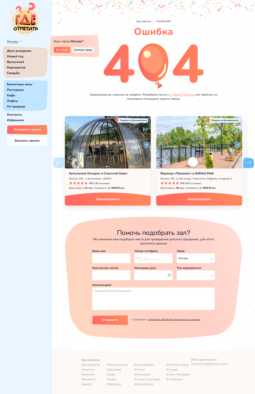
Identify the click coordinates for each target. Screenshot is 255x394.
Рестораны (15, 90)
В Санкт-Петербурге (178, 374)
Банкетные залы (19, 84)
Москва (12, 41)
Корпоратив (16, 67)
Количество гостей (105, 267)
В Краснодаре (142, 374)
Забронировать (108, 199)
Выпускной (15, 62)
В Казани (139, 369)
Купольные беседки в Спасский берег (98, 173)
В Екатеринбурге (144, 364)
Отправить (110, 320)
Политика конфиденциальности (209, 363)
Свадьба (13, 73)
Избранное (15, 120)
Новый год (15, 56)
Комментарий (101, 284)
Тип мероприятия (189, 267)
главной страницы (183, 94)
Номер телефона (146, 250)
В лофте (111, 379)
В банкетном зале (117, 364)
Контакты (14, 114)
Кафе (11, 95)
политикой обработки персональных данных (174, 319)
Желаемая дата (145, 267)
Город (181, 250)
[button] (69, 145)
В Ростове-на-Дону (178, 364)
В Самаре (172, 369)
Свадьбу (86, 384)
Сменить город (83, 49)
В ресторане (114, 369)
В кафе (111, 374)
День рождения (19, 51)
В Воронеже (114, 384)
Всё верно (62, 49)
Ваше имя (99, 250)
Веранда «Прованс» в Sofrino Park (187, 173)
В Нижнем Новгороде (147, 379)
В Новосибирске (144, 384)
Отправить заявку (27, 129)
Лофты (12, 101)
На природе (16, 106)
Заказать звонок (27, 140)
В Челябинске (175, 379)
